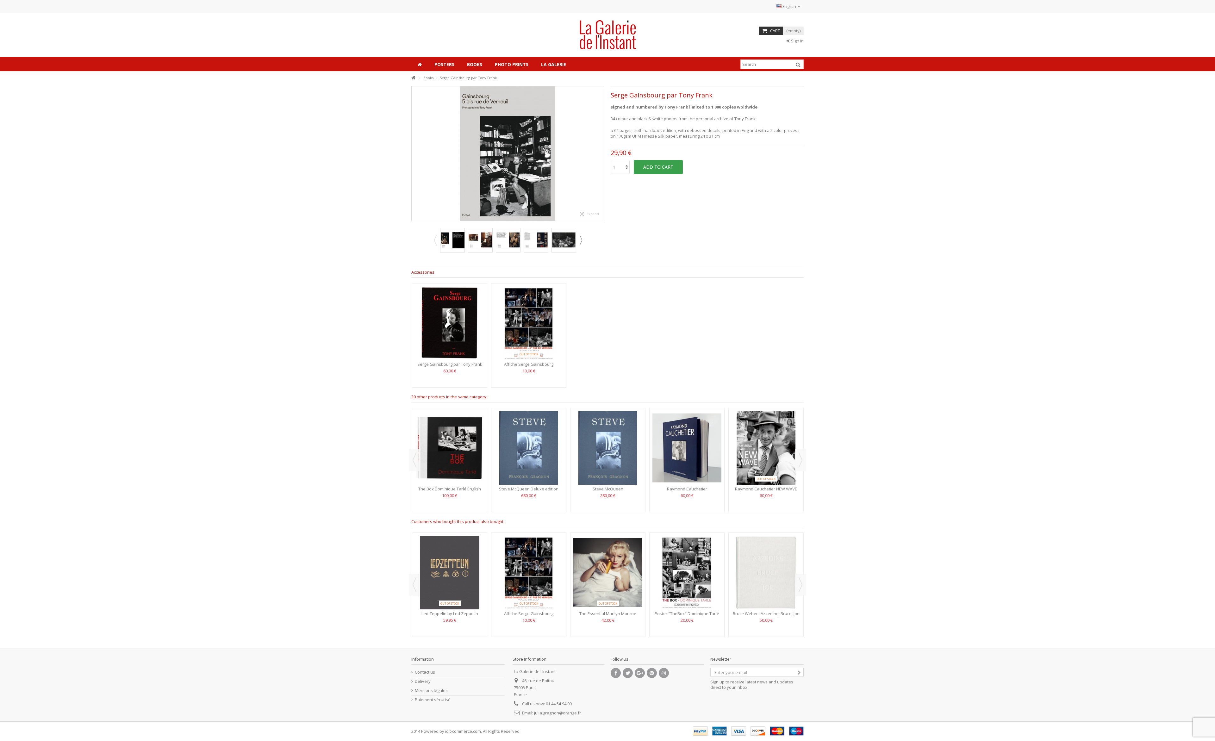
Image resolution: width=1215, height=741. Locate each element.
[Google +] (640, 673)
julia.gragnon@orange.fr (557, 713)
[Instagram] (664, 673)
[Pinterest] (652, 673)
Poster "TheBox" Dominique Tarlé (687, 613)
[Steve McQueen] (607, 448)
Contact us (425, 672)
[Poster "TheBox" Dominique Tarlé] (686, 572)
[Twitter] (628, 673)
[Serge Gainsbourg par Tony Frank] (452, 240)
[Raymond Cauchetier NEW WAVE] (766, 448)
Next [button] (601, 154)
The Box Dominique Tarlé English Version (449, 491)
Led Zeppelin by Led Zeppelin (449, 613)
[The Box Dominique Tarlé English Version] (449, 448)
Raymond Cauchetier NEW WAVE (766, 489)
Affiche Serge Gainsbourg (528, 364)
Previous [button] (415, 154)
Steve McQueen (608, 489)
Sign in (797, 41)
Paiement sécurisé (433, 699)
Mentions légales (431, 690)
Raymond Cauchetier (687, 489)
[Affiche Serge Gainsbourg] (528, 323)
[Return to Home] (413, 78)
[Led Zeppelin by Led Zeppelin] (449, 572)
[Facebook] (616, 673)
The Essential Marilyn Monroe (607, 613)
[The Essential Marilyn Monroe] (607, 572)
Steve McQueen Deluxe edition (528, 489)
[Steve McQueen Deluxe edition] (528, 448)
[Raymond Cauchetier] (686, 448)
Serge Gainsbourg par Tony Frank (449, 364)
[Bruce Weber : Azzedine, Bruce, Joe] (766, 572)
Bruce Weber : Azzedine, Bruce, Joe (766, 613)
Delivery (423, 681)
